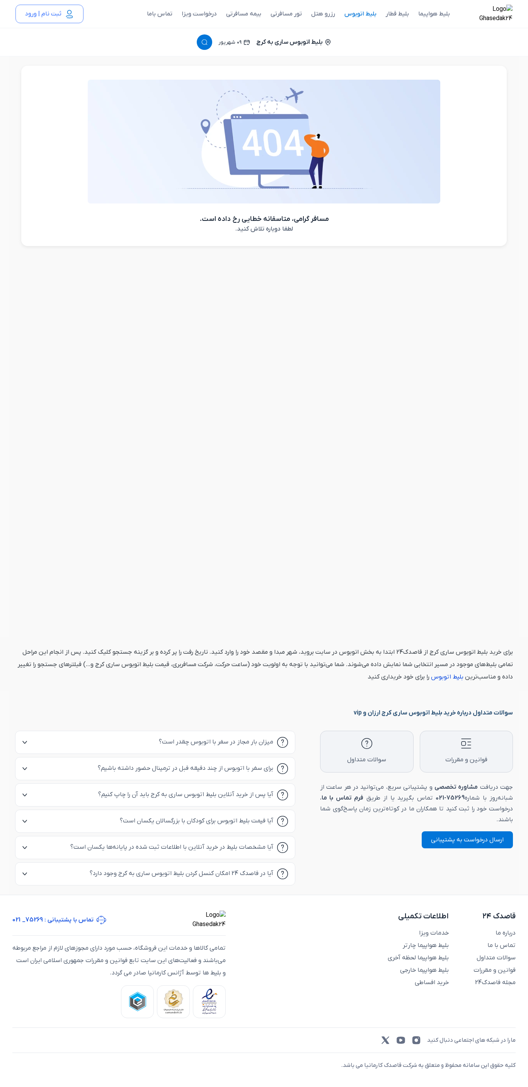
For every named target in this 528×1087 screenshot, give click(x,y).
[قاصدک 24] (487, 14)
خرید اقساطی (432, 982)
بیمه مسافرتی (243, 14)
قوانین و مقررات (494, 970)
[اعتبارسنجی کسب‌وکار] (209, 1001)
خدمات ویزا (434, 933)
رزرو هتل (323, 14)
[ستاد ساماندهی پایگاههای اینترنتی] (173, 1001)
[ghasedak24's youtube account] (400, 1040)
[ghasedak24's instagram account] (416, 1040)
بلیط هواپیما (434, 14)
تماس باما (159, 14)
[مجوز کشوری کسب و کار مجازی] (137, 1001)
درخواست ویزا (199, 14)
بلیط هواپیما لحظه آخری (418, 958)
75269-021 (450, 798)
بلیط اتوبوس (360, 14)
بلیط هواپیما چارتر (426, 945)
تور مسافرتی (286, 14)
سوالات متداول (496, 958)
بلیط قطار (397, 14)
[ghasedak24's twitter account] (385, 1040)
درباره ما (506, 933)
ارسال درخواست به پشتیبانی (467, 840)
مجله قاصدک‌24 (495, 982)
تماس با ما (501, 945)
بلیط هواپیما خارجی (424, 970)
